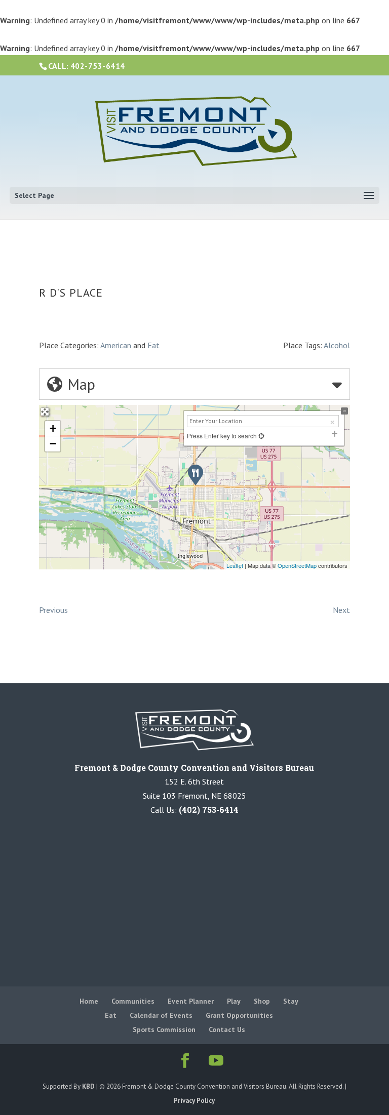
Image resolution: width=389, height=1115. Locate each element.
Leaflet (234, 565)
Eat (153, 345)
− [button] (53, 443)
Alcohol (337, 345)
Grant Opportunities (239, 1015)
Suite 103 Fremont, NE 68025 (194, 796)
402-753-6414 (97, 66)
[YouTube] (214, 1061)
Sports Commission (164, 1029)
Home (89, 1001)
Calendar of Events (161, 1015)
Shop (262, 1001)
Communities (132, 1001)
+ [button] (53, 428)
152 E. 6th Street (194, 781)
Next (341, 610)
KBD (88, 1086)
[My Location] (260, 435)
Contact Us (227, 1029)
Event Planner (191, 1001)
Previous (53, 610)
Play (234, 1001)
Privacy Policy (194, 1100)
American (115, 345)
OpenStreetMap (297, 565)
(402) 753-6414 (209, 809)
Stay (290, 1001)
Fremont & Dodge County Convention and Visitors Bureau (194, 767)
